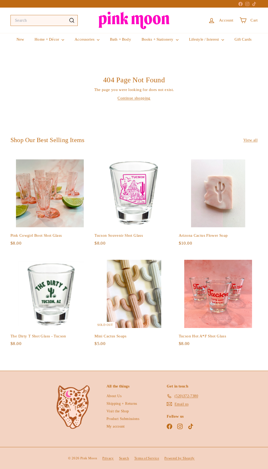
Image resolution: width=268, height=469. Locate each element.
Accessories (85, 39)
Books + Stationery (158, 39)
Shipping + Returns (122, 404)
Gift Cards (243, 39)
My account (116, 426)
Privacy (108, 458)
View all (250, 140)
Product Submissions (123, 419)
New (20, 39)
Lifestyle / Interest (204, 39)
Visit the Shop (118, 411)
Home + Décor (47, 39)
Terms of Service (146, 458)
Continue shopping (134, 98)
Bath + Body (120, 39)
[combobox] (44, 20)
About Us (114, 396)
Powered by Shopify (179, 458)
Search (124, 458)
